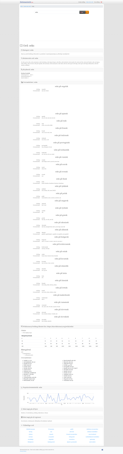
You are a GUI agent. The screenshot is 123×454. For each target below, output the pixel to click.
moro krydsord (92, 434)
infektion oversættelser (92, 429)
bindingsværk (51, 442)
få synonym (51, 429)
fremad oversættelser (71, 434)
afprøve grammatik (72, 442)
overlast (31, 437)
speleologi (92, 439)
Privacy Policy (23, 451)
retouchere (72, 439)
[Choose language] (82, 12)
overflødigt (30, 439)
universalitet (92, 442)
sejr (51, 431)
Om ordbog (97, 2)
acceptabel (51, 437)
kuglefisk (51, 439)
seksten (30, 434)
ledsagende (72, 437)
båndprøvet (31, 442)
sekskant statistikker (92, 431)
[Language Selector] (101, 2)
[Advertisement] (61, 28)
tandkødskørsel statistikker (92, 437)
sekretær (72, 431)
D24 (21, 6)
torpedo (51, 434)
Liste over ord (89, 2)
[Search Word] (87, 12)
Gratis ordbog (81, 2)
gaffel (71, 429)
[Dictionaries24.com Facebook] (102, 449)
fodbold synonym (30, 429)
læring (30, 431)
